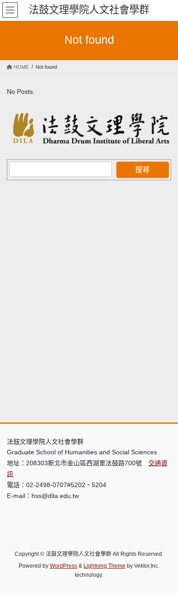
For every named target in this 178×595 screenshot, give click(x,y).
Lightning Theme (105, 566)
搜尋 (142, 169)
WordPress (63, 566)
